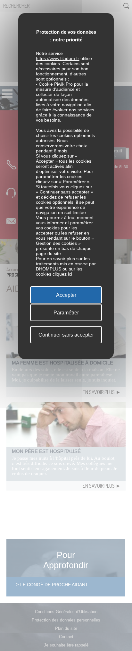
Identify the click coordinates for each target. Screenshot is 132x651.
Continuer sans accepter (66, 335)
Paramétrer (66, 312)
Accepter (66, 295)
